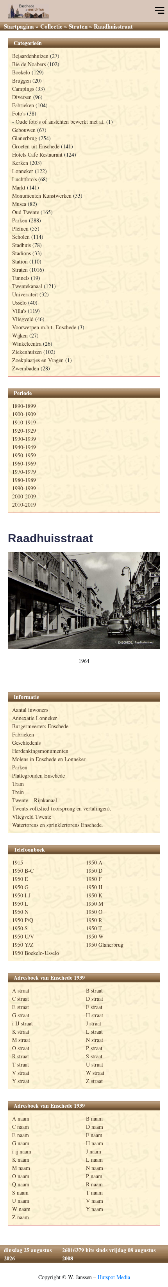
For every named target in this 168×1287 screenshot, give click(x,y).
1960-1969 (24, 463)
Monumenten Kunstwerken (41, 195)
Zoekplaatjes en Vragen (38, 360)
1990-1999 (24, 488)
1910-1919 (24, 422)
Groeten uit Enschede (35, 146)
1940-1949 (24, 447)
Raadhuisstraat (50, 538)
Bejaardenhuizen (30, 56)
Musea (19, 204)
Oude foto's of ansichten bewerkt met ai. (60, 121)
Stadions (21, 253)
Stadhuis (21, 245)
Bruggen (21, 80)
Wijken (20, 335)
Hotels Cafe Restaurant (37, 154)
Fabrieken (23, 105)
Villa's (19, 310)
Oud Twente (25, 212)
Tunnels (20, 278)
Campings (23, 88)
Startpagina (19, 26)
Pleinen (20, 228)
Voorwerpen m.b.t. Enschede (44, 327)
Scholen (21, 236)
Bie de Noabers (29, 64)
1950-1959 (24, 455)
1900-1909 (24, 414)
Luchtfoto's (24, 179)
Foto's (18, 113)
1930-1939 (24, 438)
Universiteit (25, 294)
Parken (19, 220)
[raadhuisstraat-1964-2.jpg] (84, 600)
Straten (78, 26)
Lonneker (22, 171)
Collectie (51, 26)
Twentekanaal (27, 286)
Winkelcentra (26, 343)
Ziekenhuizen (27, 352)
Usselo (19, 302)
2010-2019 (24, 504)
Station (20, 261)
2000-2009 (24, 496)
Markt (18, 187)
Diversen (22, 97)
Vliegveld (23, 319)
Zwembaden (25, 368)
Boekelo (21, 72)
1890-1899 (24, 406)
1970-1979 (24, 471)
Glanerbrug (24, 138)
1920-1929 (24, 430)
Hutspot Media (114, 1277)
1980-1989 (24, 480)
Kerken (20, 162)
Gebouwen (24, 130)
